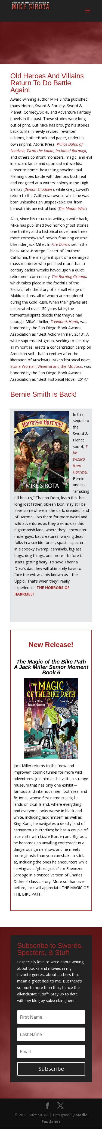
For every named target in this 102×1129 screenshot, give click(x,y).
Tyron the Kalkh (40, 150)
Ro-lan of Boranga (70, 150)
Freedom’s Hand (64, 321)
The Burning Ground (69, 276)
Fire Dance (60, 244)
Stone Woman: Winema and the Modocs (46, 366)
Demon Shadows (38, 189)
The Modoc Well (71, 208)
